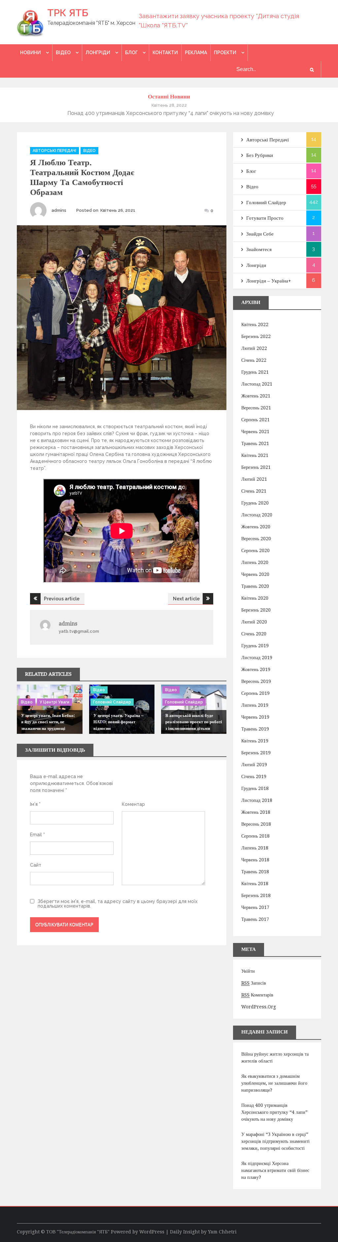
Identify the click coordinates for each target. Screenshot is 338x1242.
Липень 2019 (254, 705)
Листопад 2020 (256, 514)
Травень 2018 (255, 871)
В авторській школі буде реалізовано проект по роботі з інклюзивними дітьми (193, 722)
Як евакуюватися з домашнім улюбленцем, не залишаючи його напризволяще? (274, 1083)
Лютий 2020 (254, 621)
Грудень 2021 (255, 372)
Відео (63, 52)
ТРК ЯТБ (67, 13)
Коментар (133, 804)
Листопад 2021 (256, 384)
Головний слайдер (112, 702)
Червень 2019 (255, 717)
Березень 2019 (256, 752)
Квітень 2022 (254, 324)
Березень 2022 (256, 336)
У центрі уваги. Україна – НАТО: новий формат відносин (118, 722)
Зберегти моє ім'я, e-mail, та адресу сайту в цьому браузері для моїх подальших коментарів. (117, 903)
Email (37, 834)
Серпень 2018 (255, 836)
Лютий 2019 (254, 764)
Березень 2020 (256, 610)
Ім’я (35, 804)
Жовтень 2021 (255, 395)
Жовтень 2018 (255, 812)
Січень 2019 (253, 776)
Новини (30, 52)
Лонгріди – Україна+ (268, 281)
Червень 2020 (255, 574)
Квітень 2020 (254, 598)
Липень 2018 (254, 847)
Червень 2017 (255, 907)
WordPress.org (258, 1006)
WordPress (151, 1231)
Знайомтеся (259, 249)
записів (253, 983)
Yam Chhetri (222, 1231)
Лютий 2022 (254, 348)
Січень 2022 (253, 360)
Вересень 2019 (256, 681)
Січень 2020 (253, 633)
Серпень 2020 (255, 550)
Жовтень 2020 (255, 526)
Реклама (196, 52)
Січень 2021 (253, 491)
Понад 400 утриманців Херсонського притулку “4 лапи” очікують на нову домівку (274, 1112)
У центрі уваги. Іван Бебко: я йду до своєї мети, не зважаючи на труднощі (48, 722)
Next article (186, 598)
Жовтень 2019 (255, 669)
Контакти (165, 52)
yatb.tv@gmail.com (79, 631)
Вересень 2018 (256, 824)
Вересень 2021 (256, 407)
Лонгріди (97, 52)
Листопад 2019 (256, 657)
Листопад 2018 (256, 800)
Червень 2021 (255, 431)
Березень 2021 (256, 467)
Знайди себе (260, 234)
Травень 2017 (255, 919)
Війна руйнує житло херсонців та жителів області (275, 1057)
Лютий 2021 (254, 479)
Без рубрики (259, 155)
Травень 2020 (255, 586)
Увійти (248, 971)
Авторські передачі (54, 150)
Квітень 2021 (254, 455)
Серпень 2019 (255, 693)
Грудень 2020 (255, 503)
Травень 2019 (255, 729)
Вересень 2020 (256, 538)
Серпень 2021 (255, 419)
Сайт (35, 865)
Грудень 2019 (255, 645)
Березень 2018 (256, 895)
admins (58, 210)
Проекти (225, 52)
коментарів (257, 994)
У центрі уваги (54, 702)
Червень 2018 (255, 859)
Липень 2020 (254, 562)
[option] (169, 109)
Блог (131, 52)
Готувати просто (265, 218)
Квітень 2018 (254, 883)
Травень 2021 (255, 443)
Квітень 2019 (254, 740)
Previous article (62, 598)
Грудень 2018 (255, 788)
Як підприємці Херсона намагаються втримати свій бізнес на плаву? (275, 1170)
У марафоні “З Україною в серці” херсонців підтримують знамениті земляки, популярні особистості (275, 1141)
